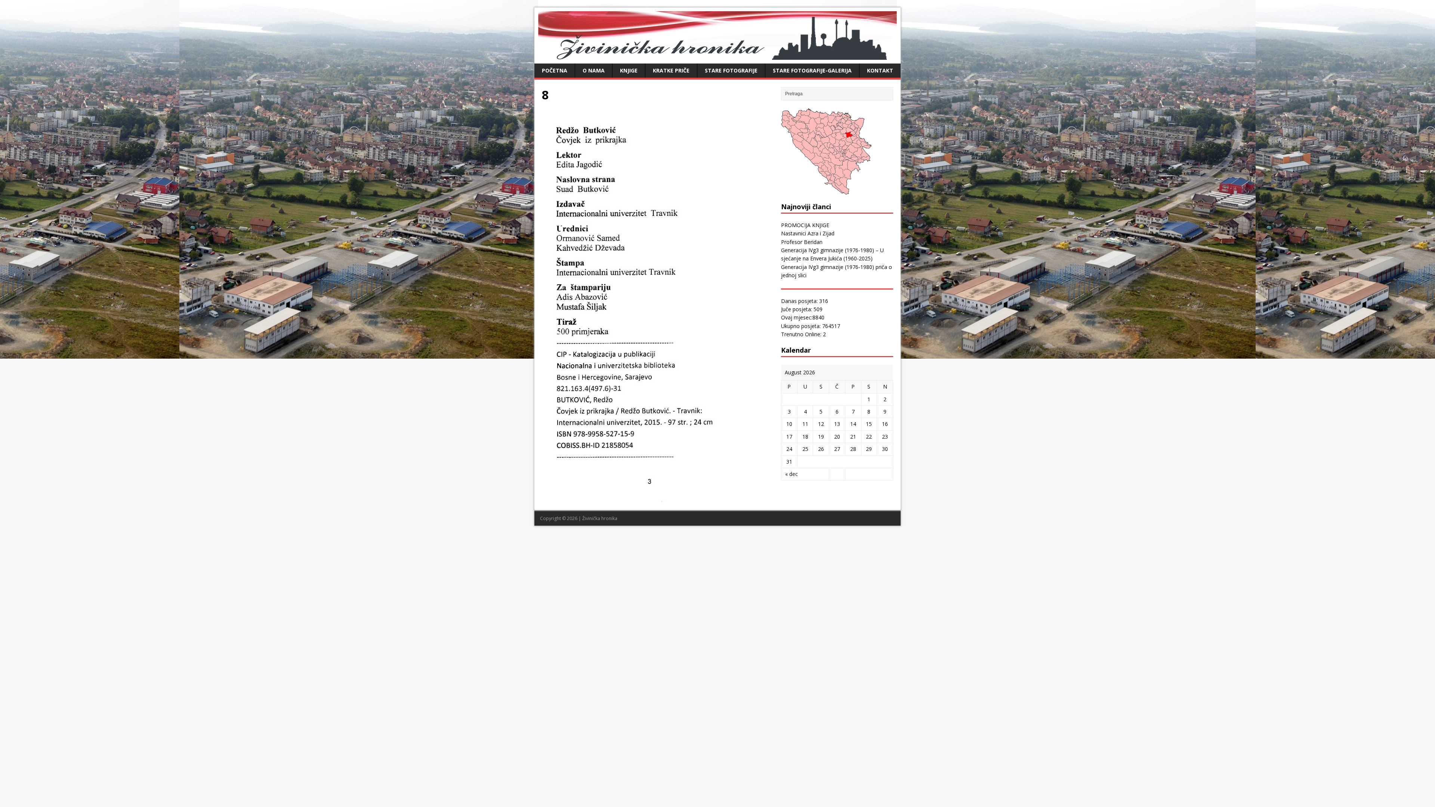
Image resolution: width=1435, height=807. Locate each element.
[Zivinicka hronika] (717, 55)
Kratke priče (671, 70)
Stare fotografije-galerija (812, 70)
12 (821, 423)
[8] (658, 498)
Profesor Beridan (802, 241)
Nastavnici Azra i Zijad (807, 233)
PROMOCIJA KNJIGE (805, 225)
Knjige (629, 70)
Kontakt (880, 70)
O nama (594, 70)
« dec (791, 473)
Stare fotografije (731, 70)
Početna (554, 70)
